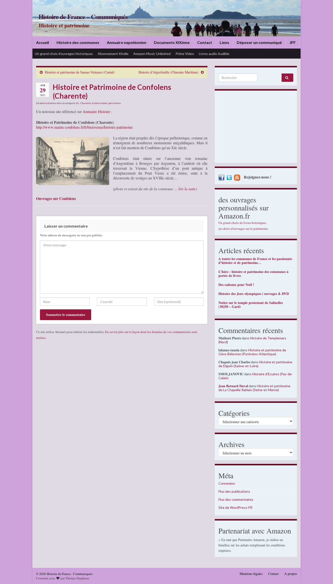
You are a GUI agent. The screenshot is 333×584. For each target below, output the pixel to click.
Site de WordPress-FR (235, 507)
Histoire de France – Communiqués (83, 16)
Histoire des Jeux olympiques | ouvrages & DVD (253, 293)
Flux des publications (234, 491)
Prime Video (185, 54)
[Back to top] (322, 573)
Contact (204, 42)
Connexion (226, 483)
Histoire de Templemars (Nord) (252, 340)
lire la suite (187, 188)
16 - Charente (83, 103)
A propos (290, 573)
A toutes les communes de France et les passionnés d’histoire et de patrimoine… (255, 260)
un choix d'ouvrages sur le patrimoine (243, 228)
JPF (292, 42)
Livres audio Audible (214, 54)
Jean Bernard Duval (233, 385)
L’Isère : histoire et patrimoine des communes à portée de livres (253, 273)
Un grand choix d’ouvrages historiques (64, 54)
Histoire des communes (78, 42)
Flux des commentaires (235, 499)
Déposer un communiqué (259, 42)
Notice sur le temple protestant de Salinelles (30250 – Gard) (250, 304)
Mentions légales (251, 573)
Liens (224, 42)
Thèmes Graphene (77, 578)
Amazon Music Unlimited (152, 54)
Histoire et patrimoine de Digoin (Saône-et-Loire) (255, 364)
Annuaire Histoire (96, 111)
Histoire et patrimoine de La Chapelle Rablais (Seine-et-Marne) (254, 388)
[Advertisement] (255, 128)
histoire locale (100, 103)
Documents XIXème (172, 42)
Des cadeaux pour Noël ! (236, 284)
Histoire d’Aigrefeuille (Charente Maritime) (168, 72)
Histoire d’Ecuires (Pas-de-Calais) (255, 376)
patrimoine (114, 103)
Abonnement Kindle (113, 54)
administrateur (48, 103)
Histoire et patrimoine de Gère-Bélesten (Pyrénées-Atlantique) (252, 352)
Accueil (42, 42)
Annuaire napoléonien (126, 42)
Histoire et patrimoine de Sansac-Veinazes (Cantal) (80, 72)
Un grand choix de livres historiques (242, 222)
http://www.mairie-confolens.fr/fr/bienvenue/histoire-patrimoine (84, 127)
